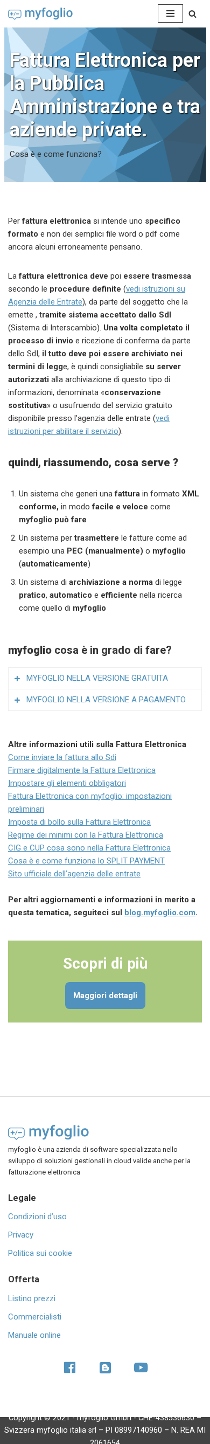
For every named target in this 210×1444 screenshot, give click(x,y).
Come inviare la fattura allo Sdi (62, 757)
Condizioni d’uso (37, 1216)
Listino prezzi (31, 1298)
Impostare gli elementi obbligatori (67, 783)
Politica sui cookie (40, 1253)
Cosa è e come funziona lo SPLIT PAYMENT (86, 861)
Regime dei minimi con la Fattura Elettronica (85, 835)
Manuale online (34, 1335)
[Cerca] (192, 14)
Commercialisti (34, 1317)
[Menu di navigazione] (170, 13)
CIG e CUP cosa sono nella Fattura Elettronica (89, 848)
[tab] (105, 678)
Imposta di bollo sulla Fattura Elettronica (79, 822)
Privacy (20, 1235)
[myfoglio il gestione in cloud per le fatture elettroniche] (40, 14)
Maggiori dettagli (105, 995)
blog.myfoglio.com (159, 912)
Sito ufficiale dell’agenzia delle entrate (74, 874)
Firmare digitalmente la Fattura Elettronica (82, 770)
